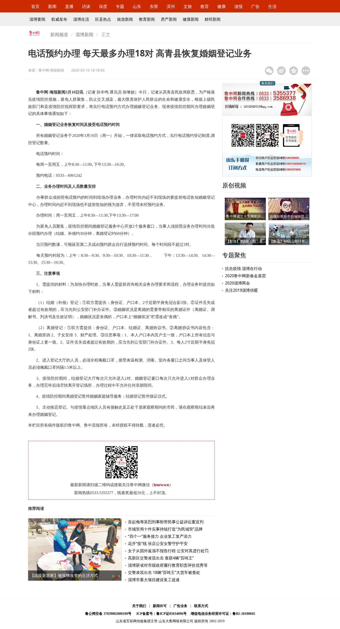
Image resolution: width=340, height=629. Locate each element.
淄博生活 (81, 19)
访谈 (86, 6)
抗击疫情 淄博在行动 (243, 268)
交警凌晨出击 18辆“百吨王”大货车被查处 (164, 572)
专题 (120, 6)
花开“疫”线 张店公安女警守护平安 (158, 543)
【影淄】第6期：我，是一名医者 (251, 241)
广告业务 (180, 606)
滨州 (171, 6)
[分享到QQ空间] (293, 70)
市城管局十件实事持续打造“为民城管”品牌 (165, 529)
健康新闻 (191, 19)
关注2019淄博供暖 (241, 290)
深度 (103, 6)
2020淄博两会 (237, 283)
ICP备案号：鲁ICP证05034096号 (161, 614)
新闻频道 (59, 34)
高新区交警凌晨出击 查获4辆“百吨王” (161, 558)
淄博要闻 (37, 19)
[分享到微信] (269, 70)
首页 (35, 6)
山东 (137, 6)
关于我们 (139, 606)
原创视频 (234, 185)
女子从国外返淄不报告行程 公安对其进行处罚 (168, 550)
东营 (154, 6)
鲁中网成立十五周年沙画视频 (248, 216)
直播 (69, 6)
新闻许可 (160, 606)
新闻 (52, 6)
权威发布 (59, 19)
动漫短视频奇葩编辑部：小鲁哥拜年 (297, 216)
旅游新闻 (125, 19)
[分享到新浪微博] (281, 70)
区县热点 (103, 19)
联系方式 (201, 606)
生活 (272, 6)
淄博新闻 (84, 34)
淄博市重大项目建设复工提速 (154, 579)
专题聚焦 (234, 255)
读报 (238, 6)
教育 (204, 6)
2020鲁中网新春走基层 (245, 275)
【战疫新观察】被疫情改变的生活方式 (64, 575)
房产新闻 (169, 19)
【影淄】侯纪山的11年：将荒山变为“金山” (302, 241)
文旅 (187, 6)
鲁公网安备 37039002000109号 (108, 614)
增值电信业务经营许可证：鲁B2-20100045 (223, 614)
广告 (255, 6)
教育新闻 (147, 19)
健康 (221, 6)
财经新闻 (213, 19)
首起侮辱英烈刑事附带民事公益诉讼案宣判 (166, 522)
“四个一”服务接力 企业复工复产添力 (160, 536)
